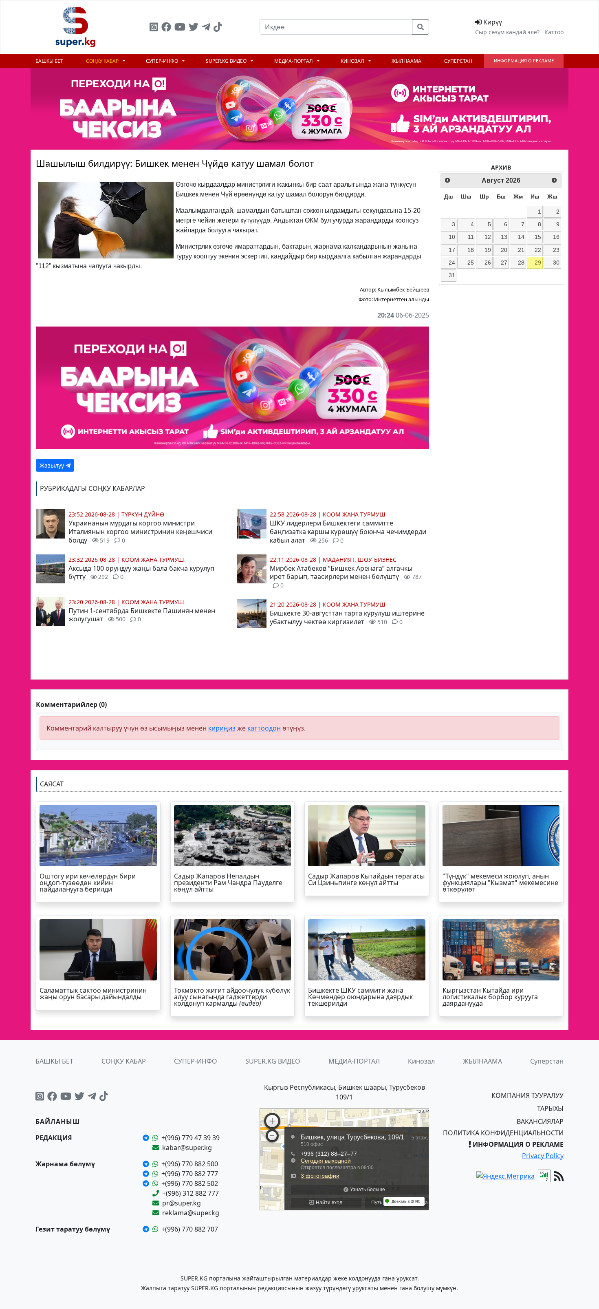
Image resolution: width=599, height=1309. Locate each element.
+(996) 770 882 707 (189, 1229)
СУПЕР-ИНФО (162, 60)
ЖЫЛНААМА (406, 60)
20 (504, 250)
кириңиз (222, 728)
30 (556, 262)
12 (487, 237)
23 (556, 250)
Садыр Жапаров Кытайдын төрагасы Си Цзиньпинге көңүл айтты (366, 879)
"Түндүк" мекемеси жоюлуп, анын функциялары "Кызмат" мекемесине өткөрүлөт (500, 883)
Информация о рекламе (524, 60)
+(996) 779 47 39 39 (190, 1137)
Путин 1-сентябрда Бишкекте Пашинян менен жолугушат (141, 615)
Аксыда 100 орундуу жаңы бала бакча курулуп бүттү (141, 572)
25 (470, 262)
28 (521, 262)
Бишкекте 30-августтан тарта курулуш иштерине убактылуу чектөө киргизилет (347, 617)
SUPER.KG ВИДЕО (227, 60)
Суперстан (458, 60)
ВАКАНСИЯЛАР (540, 1121)
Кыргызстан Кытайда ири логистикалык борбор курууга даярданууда (490, 997)
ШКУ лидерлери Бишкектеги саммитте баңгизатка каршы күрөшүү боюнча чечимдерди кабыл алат (348, 532)
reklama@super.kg (190, 1212)
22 (538, 250)
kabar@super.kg (187, 1147)
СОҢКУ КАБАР (103, 60)
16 (556, 237)
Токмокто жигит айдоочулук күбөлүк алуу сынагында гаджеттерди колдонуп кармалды (232, 997)
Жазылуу (53, 465)
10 (452, 237)
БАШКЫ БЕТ (49, 60)
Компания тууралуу (527, 1095)
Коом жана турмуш (152, 559)
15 (538, 237)
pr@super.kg (181, 1203)
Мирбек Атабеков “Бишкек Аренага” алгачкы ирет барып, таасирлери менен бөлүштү (346, 576)
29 (538, 262)
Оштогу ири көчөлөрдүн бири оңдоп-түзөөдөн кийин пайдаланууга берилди (88, 883)
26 (487, 262)
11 (471, 237)
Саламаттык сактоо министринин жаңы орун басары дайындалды (93, 993)
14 (521, 237)
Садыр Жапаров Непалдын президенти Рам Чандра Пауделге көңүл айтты (228, 883)
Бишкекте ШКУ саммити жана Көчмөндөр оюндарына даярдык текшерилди (360, 997)
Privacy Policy (543, 1155)
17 (452, 250)
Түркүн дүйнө (142, 514)
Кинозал (353, 60)
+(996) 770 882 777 (189, 1173)
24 (452, 262)
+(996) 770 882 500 (189, 1163)
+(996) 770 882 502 (189, 1183)
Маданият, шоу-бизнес (359, 559)
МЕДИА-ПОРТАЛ (294, 60)
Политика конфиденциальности (503, 1132)
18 (470, 250)
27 (504, 262)
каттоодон (264, 728)
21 (521, 250)
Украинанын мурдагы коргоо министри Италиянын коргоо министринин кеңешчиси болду (140, 532)
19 (487, 250)
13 (504, 237)
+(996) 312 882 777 (190, 1193)
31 (452, 275)
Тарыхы (550, 1108)
